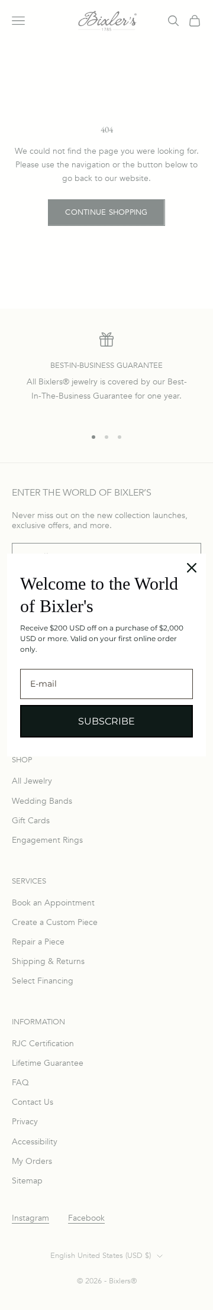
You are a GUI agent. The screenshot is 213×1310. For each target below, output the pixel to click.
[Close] (192, 568)
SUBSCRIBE (106, 721)
